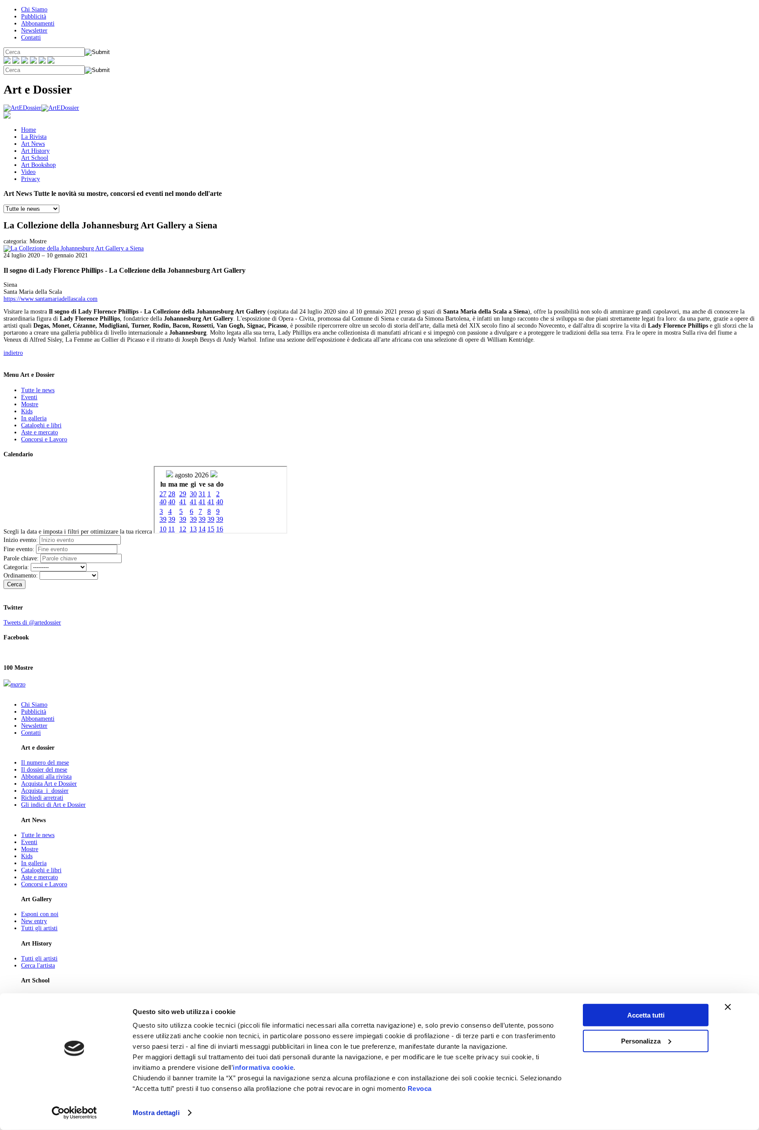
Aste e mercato (39, 432)
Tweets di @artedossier (32, 622)
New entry (34, 921)
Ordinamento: (21, 575)
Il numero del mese (45, 762)
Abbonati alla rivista (46, 776)
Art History (35, 151)
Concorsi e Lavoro (44, 439)
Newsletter (34, 30)
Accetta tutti (646, 1015)
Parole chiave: (21, 558)
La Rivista (34, 137)
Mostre (29, 404)
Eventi (29, 397)
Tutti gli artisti (39, 928)
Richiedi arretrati (42, 797)
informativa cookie (263, 1067)
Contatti (31, 37)
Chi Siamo (34, 9)
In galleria (34, 418)
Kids (27, 411)
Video (28, 172)
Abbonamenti (37, 23)
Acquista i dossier (45, 790)
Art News (33, 144)
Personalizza (641, 1040)
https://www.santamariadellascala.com (51, 299)
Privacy (30, 179)
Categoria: (16, 567)
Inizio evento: (21, 540)
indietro (13, 353)
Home (28, 129)
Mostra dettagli (156, 1112)
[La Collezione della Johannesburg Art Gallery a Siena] (74, 248)
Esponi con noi (39, 914)
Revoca (420, 1088)
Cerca (14, 584)
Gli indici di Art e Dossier (53, 804)
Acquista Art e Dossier (49, 783)
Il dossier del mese (44, 769)
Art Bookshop (38, 165)
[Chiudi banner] (728, 1007)
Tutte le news (37, 390)
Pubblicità (33, 16)
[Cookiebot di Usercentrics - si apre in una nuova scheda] (74, 1112)
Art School (34, 158)
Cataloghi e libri (41, 425)
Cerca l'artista (38, 965)
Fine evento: (19, 549)
